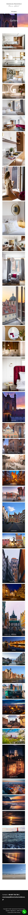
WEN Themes (17, 912)
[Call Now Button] (24, 912)
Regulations (13, 910)
